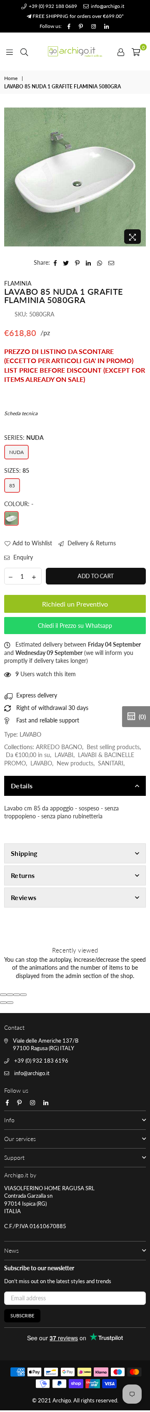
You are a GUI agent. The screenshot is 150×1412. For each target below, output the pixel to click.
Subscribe (22, 1315)
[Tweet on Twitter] (66, 262)
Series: (24, 437)
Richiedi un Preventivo (75, 604)
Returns (23, 875)
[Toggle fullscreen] (16, 994)
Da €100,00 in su (28, 754)
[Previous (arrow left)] (3, 1002)
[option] (75, 177)
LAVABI (64, 754)
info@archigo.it (107, 6)
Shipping (24, 853)
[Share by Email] (111, 262)
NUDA (16, 452)
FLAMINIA (17, 283)
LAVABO (41, 763)
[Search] (24, 51)
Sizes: (16, 470)
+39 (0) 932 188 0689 (52, 6)
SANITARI (110, 763)
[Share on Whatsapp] (99, 262)
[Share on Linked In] (88, 262)
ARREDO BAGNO (59, 746)
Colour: (18, 503)
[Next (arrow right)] (10, 1002)
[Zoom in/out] (23, 994)
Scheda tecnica (21, 413)
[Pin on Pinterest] (77, 262)
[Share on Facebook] (55, 262)
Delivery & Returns (91, 543)
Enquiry (22, 557)
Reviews (23, 897)
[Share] (10, 994)
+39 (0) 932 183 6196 (41, 1060)
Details (21, 786)
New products (75, 763)
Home (11, 78)
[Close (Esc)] (3, 994)
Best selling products (113, 746)
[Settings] (121, 51)
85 (12, 485)
